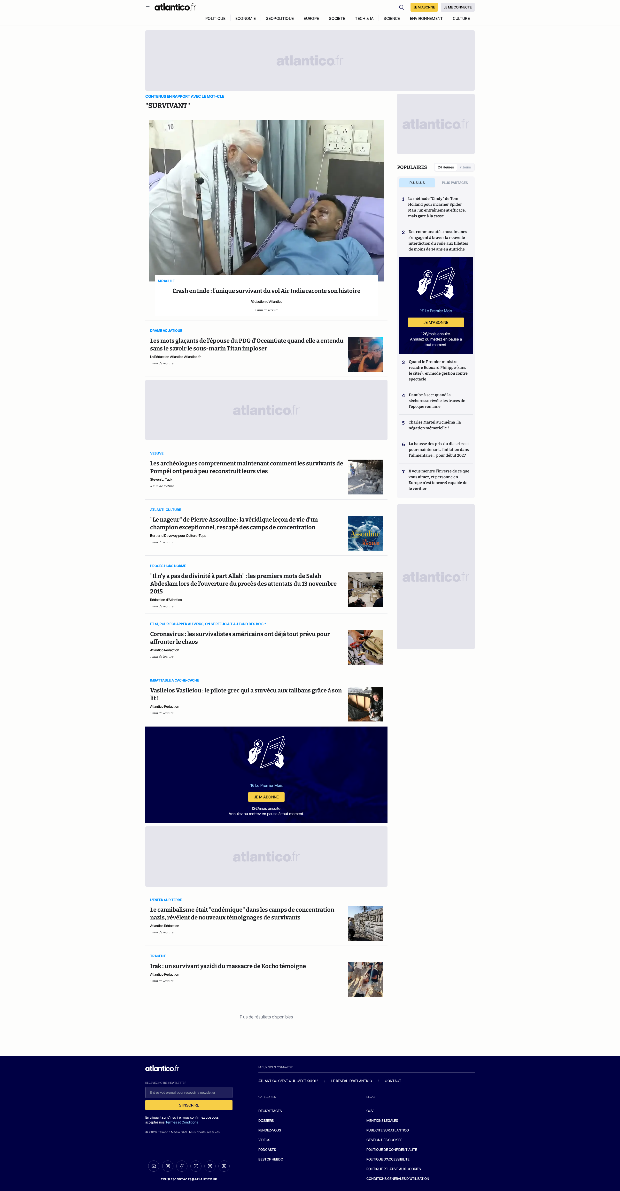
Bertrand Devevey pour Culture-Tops (178, 535)
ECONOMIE (245, 18)
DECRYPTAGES (270, 1111)
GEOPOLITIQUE (280, 18)
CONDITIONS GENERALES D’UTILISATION (397, 1178)
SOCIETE (337, 18)
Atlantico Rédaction (164, 650)
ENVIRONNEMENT (426, 18)
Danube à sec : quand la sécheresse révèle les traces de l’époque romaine (437, 401)
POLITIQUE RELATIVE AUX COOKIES (393, 1169)
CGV (369, 1111)
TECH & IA (364, 18)
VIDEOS (264, 1140)
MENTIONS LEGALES (382, 1120)
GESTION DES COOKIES (384, 1140)
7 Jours (465, 167)
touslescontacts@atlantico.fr (189, 1179)
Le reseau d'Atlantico (351, 1081)
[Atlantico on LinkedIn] (196, 1166)
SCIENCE (392, 18)
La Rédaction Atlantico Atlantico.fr (175, 357)
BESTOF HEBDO (270, 1159)
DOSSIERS (266, 1120)
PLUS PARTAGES (455, 183)
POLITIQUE (215, 18)
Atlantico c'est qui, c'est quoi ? (288, 1081)
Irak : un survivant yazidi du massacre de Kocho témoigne (228, 966)
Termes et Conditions (181, 1122)
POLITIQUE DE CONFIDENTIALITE (391, 1149)
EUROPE (311, 18)
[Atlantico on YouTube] (224, 1166)
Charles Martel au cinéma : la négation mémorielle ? (435, 425)
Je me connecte (458, 7)
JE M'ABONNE (424, 7)
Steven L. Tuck (161, 479)
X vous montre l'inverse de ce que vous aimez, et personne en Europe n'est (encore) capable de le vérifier (439, 480)
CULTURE (461, 18)
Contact (393, 1081)
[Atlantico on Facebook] (181, 1166)
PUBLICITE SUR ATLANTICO (387, 1130)
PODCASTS (267, 1149)
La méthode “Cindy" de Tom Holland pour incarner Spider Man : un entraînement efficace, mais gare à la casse (437, 207)
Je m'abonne (266, 797)
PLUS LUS (417, 183)
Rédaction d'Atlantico (266, 301)
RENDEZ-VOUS (269, 1130)
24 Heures (446, 167)
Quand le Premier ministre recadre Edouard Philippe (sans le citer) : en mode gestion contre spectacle (438, 370)
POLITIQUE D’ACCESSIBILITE (388, 1159)
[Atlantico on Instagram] (210, 1166)
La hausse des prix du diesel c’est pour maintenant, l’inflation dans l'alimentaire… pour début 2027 (439, 449)
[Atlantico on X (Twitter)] (167, 1166)
